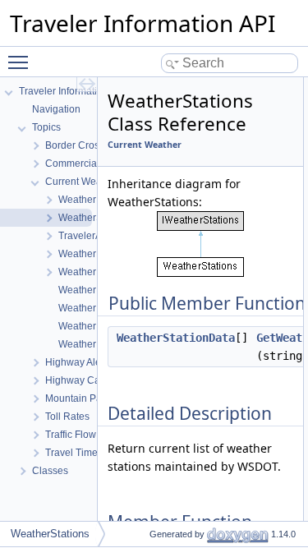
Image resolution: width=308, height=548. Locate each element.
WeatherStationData (176, 337)
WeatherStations (50, 533)
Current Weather (145, 144)
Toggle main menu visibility (21, 61)
